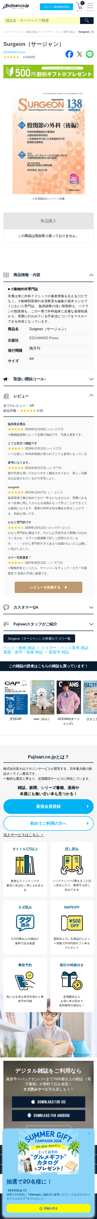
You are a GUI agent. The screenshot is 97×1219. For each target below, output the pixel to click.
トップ (7, 31)
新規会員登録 (48, 806)
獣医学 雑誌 (59, 652)
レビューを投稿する (45, 587)
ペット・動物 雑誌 (26, 31)
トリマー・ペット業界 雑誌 (58, 31)
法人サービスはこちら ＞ (23, 835)
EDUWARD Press (14, 52)
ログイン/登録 (56, 6)
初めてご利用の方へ (48, 823)
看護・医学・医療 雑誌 (23, 652)
